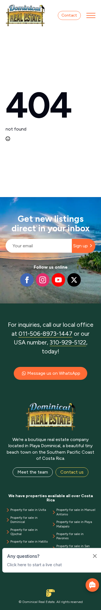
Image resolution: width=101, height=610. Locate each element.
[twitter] (74, 280)
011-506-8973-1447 (45, 333)
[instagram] (42, 280)
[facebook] (27, 280)
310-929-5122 (68, 342)
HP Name (6, 201)
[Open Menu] (90, 15)
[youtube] (58, 280)
